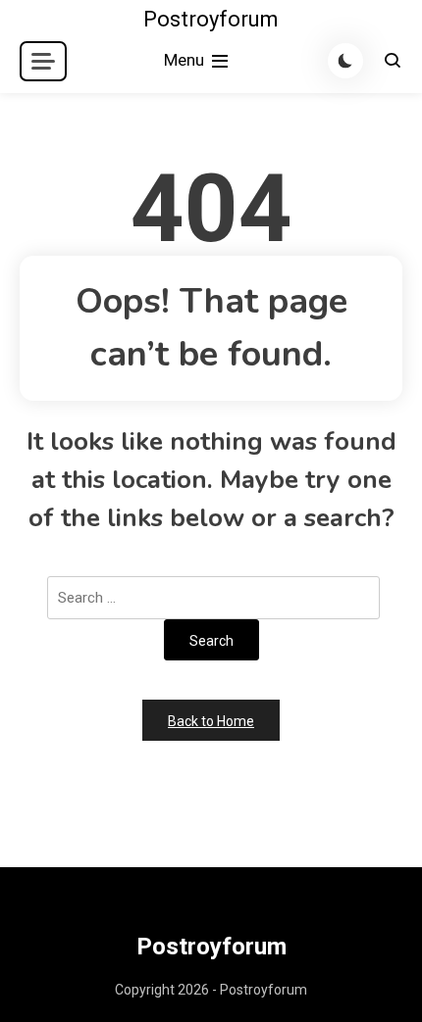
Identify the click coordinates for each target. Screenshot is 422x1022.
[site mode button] (345, 60)
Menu (186, 60)
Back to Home (211, 721)
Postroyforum (211, 19)
